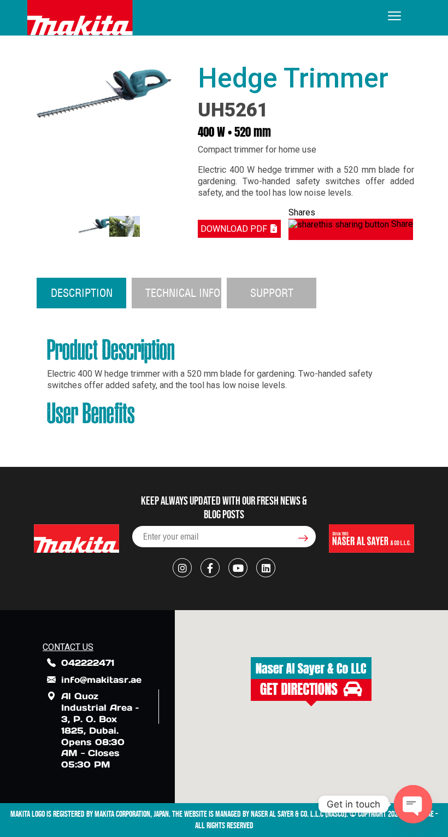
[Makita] (80, 18)
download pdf (235, 229)
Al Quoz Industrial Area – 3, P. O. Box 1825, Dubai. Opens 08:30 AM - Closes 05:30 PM (100, 730)
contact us (68, 647)
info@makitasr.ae (101, 679)
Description (82, 293)
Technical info (182, 293)
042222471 (87, 662)
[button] (311, 682)
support (271, 293)
